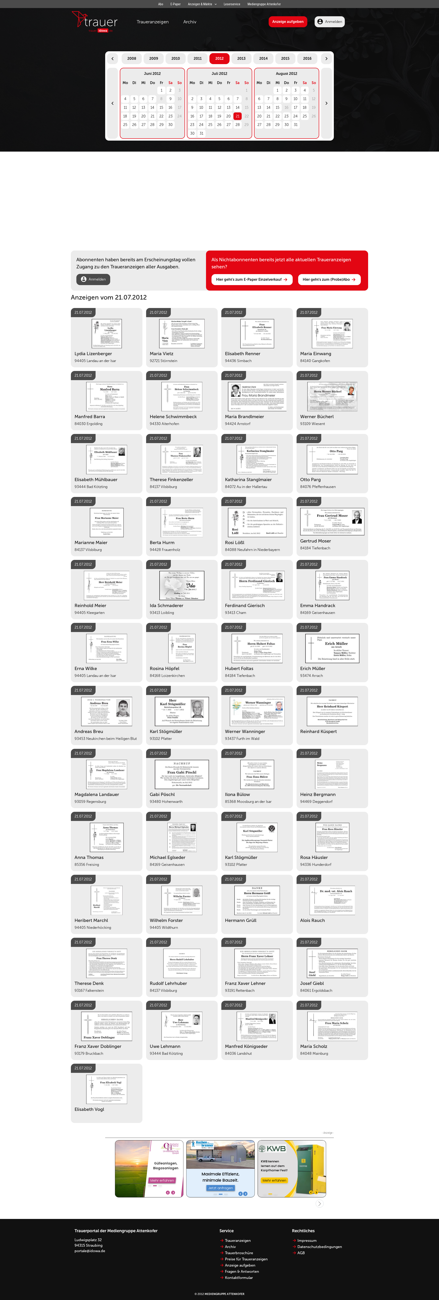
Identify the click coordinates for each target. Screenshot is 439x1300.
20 (143, 116)
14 (152, 107)
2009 (153, 58)
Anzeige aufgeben (288, 22)
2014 (263, 58)
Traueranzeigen (153, 21)
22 (161, 116)
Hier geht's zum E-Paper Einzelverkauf (249, 279)
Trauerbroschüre (239, 1253)
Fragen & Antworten (242, 1271)
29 (161, 125)
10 (201, 107)
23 (171, 116)
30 (170, 125)
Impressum (307, 1241)
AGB (301, 1253)
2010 (175, 58)
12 (134, 107)
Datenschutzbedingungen (319, 1247)
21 (152, 116)
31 (201, 133)
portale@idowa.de (90, 1251)
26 (134, 125)
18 (125, 116)
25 (125, 125)
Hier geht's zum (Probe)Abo (326, 279)
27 (143, 125)
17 (201, 116)
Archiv (189, 21)
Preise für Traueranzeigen (246, 1259)
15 (161, 107)
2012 (219, 58)
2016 (307, 58)
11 (125, 107)
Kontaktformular (239, 1278)
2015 (285, 58)
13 (143, 107)
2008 (131, 58)
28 (152, 125)
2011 (198, 58)
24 (201, 125)
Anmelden (333, 22)
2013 (241, 58)
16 (170, 107)
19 (134, 116)
